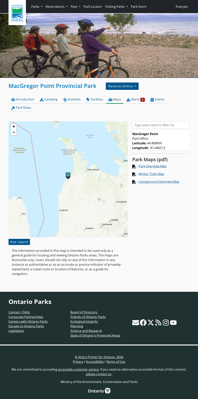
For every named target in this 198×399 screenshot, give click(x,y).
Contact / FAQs (19, 312)
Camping (50, 99)
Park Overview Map (152, 166)
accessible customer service (78, 369)
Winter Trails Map (151, 174)
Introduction (24, 99)
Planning (76, 326)
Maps (116, 99)
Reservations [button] (55, 6)
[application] (68, 179)
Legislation (16, 331)
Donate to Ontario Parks (26, 326)
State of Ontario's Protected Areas (95, 335)
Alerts (136, 99)
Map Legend (19, 242)
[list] (160, 140)
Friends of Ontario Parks (88, 317)
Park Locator (93, 6)
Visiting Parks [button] (115, 6)
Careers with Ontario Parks (28, 321)
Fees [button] (74, 6)
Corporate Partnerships (26, 317)
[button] (68, 176)
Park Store (138, 6)
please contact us (98, 374)
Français (182, 6)
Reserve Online (121, 86)
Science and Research (86, 331)
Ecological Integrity (84, 321)
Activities (74, 99)
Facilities (96, 99)
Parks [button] (35, 6)
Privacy (78, 362)
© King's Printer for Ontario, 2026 (99, 357)
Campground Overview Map (159, 182)
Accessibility (95, 362)
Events (159, 99)
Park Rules (23, 107)
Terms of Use (115, 362)
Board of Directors (83, 312)
